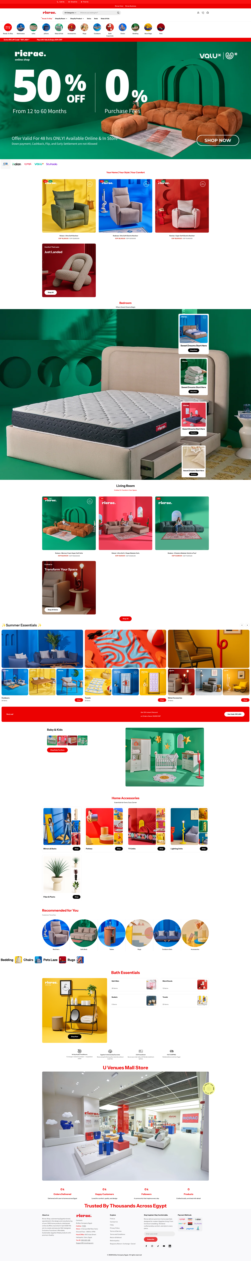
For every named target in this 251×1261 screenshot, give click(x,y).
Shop (79, 700)
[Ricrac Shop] (18, 959)
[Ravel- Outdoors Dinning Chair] (69, 682)
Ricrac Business (130, 6)
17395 (84, 1226)
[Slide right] (247, 625)
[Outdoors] (42, 649)
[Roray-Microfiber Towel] (153, 682)
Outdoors (6, 698)
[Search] (118, 13)
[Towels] (125, 649)
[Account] (198, 13)
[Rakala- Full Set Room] (82, 740)
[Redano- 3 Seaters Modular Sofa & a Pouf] (182, 523)
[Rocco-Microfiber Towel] (125, 682)
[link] (75, 814)
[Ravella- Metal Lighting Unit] (208, 682)
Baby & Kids (55, 729)
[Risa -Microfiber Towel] (98, 682)
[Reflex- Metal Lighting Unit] (181, 682)
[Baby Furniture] (165, 757)
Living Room (125, 486)
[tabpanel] (193, 334)
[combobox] (91, 12)
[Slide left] (242, 625)
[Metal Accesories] (208, 649)
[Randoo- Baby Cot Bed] (52, 740)
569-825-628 (85, 1240)
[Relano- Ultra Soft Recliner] (69, 206)
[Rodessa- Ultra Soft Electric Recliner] (125, 206)
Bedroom (125, 303)
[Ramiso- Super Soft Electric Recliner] (182, 206)
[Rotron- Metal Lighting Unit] (236, 682)
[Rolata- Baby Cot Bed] (62, 740)
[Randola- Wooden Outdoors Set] (15, 682)
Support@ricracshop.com (84, 1243)
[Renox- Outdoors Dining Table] (42, 682)
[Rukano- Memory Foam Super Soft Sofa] (69, 523)
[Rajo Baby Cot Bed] (72, 740)
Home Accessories (125, 798)
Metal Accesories (175, 698)
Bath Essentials (125, 972)
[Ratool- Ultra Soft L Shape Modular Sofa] (125, 523)
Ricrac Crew (119, 6)
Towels (88, 698)
